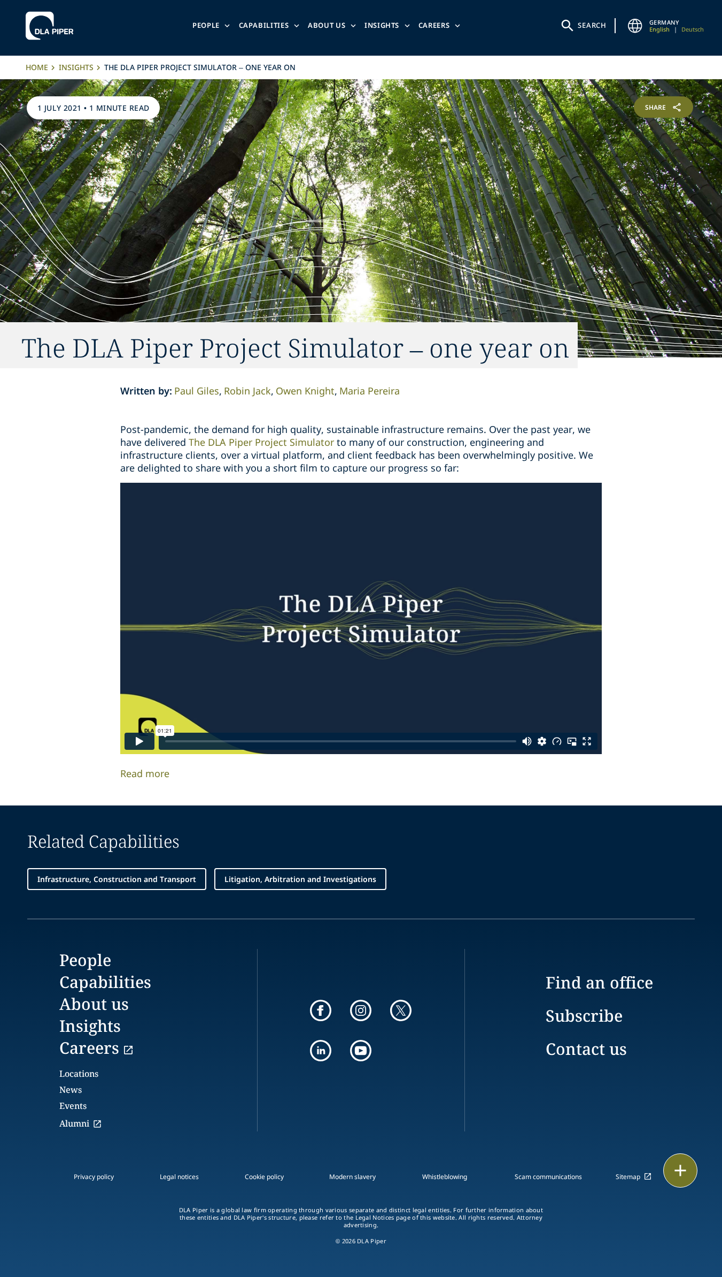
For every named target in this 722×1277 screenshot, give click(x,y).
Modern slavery (352, 1176)
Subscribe (584, 1016)
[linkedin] (320, 1050)
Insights (381, 25)
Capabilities (264, 25)
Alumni (74, 1123)
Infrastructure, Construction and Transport (116, 879)
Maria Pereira (369, 390)
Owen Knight (305, 390)
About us (326, 25)
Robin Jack (247, 390)
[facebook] (320, 1010)
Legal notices (179, 1176)
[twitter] (401, 1010)
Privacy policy (94, 1176)
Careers (434, 25)
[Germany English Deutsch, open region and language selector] (635, 25)
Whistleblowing (444, 1176)
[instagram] (360, 1010)
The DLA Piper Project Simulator (261, 442)
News (70, 1090)
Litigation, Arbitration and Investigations (300, 879)
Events (73, 1106)
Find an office (599, 982)
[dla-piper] (52, 26)
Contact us (586, 1049)
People (206, 25)
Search (592, 25)
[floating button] (680, 1170)
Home (37, 67)
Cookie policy (264, 1176)
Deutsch (692, 29)
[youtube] (360, 1050)
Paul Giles (196, 390)
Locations (78, 1074)
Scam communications (548, 1176)
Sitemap (628, 1176)
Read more (144, 773)
